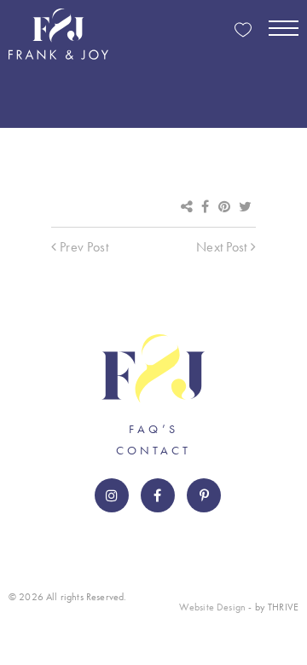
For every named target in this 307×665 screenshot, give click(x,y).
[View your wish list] (243, 31)
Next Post (223, 247)
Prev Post (82, 247)
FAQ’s (153, 429)
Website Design (212, 607)
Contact (153, 450)
